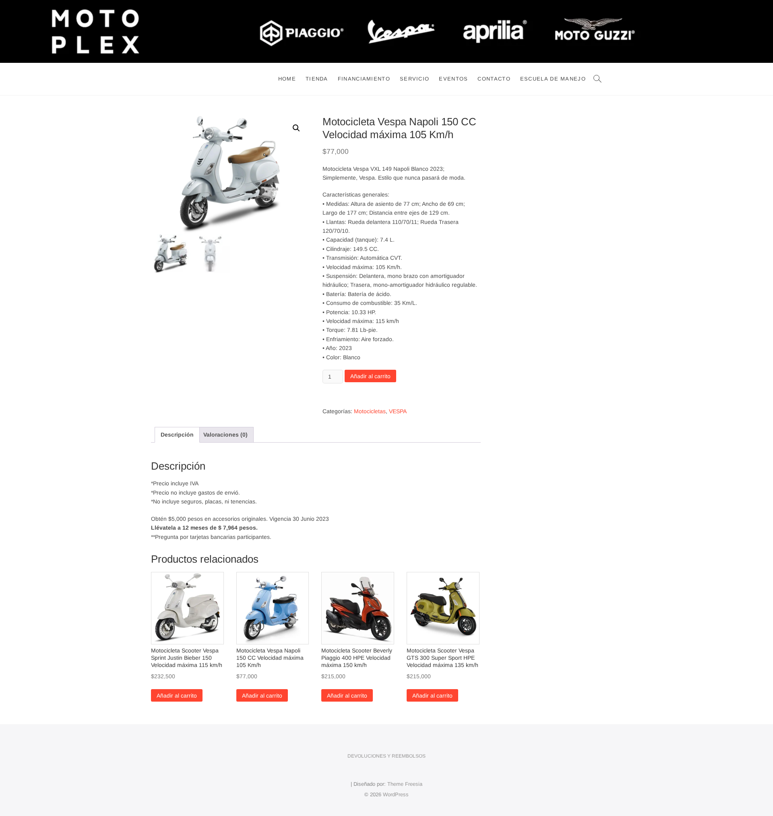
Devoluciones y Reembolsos (386, 756)
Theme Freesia (404, 784)
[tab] (177, 434)
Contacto (493, 79)
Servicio (414, 79)
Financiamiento (364, 79)
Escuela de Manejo (553, 79)
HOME (287, 79)
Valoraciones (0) (225, 434)
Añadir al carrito (370, 376)
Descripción (177, 434)
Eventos (453, 79)
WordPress (396, 794)
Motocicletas (370, 411)
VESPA (398, 411)
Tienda (317, 79)
